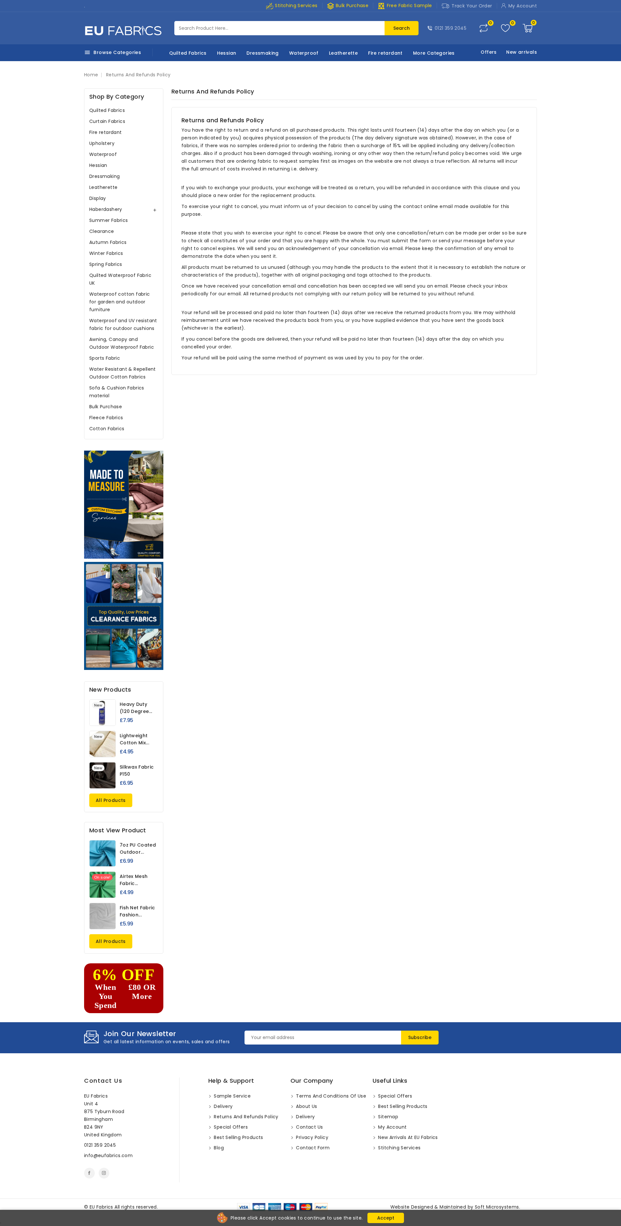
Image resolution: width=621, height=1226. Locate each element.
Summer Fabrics (108, 220)
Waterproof (304, 53)
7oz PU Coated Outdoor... (138, 848)
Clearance (101, 231)
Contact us (103, 1081)
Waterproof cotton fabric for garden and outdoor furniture (119, 302)
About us (306, 1106)
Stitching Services (296, 5)
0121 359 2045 (450, 28)
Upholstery (101, 143)
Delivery (222, 1106)
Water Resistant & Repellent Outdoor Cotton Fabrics (122, 373)
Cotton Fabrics (107, 428)
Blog (218, 1147)
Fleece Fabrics (106, 417)
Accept (385, 1218)
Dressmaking (262, 53)
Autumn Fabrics (108, 242)
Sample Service (231, 1096)
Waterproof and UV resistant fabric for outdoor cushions (123, 324)
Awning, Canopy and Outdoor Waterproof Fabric (121, 343)
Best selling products (237, 1137)
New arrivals (521, 52)
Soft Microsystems (497, 1207)
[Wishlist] (505, 28)
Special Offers (230, 1127)
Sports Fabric (104, 358)
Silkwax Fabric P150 (137, 770)
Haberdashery (105, 209)
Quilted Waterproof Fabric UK (120, 279)
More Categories (434, 53)
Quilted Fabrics (188, 53)
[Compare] (483, 28)
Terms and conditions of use (330, 1096)
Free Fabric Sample (404, 6)
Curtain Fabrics (107, 121)
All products (111, 800)
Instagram (104, 1173)
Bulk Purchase (348, 6)
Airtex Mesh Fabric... (133, 880)
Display (97, 198)
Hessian (226, 53)
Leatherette (343, 53)
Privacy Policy (311, 1137)
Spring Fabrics (105, 264)
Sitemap (387, 1116)
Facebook (89, 1173)
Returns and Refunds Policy (245, 1116)
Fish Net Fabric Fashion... (137, 911)
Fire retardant (385, 53)
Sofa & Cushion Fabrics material (116, 392)
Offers (488, 52)
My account (392, 1127)
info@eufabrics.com (108, 1155)
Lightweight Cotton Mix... (134, 739)
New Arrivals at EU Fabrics (407, 1137)
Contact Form (312, 1147)
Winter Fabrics (106, 253)
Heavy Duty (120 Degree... (136, 708)
